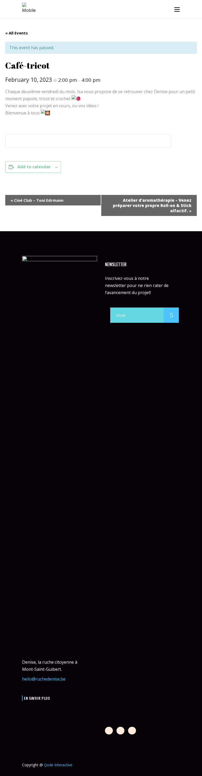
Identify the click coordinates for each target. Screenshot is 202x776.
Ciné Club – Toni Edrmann (37, 200)
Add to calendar (34, 167)
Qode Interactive (58, 764)
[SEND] (171, 315)
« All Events (16, 33)
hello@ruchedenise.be (43, 679)
